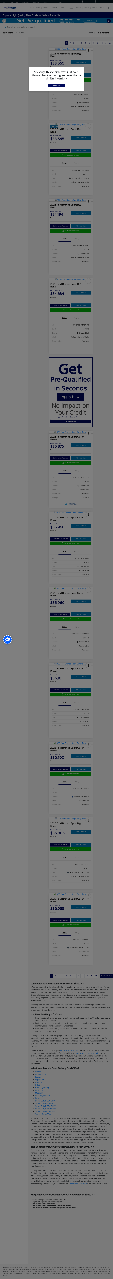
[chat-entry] (7, 639)
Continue (56, 85)
